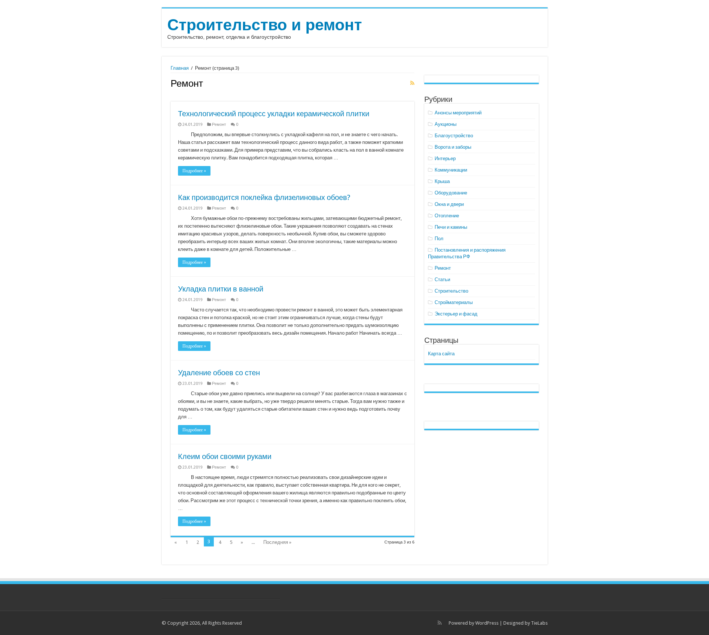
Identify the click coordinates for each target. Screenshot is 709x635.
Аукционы (445, 124)
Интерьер (445, 158)
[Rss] (439, 622)
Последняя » (277, 542)
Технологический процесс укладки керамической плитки (273, 113)
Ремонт (219, 124)
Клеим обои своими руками (224, 456)
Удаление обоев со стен (219, 372)
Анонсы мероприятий (458, 112)
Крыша (442, 181)
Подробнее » (194, 170)
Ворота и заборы (453, 147)
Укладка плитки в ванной (220, 288)
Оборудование (451, 193)
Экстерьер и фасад (456, 314)
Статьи (442, 279)
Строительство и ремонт (264, 25)
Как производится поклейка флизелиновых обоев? (264, 197)
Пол (439, 238)
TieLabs (539, 623)
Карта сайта (441, 353)
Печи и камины (451, 227)
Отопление (447, 215)
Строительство (451, 291)
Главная (180, 68)
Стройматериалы (454, 302)
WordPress (487, 623)
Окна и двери (449, 204)
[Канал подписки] (412, 83)
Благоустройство (454, 135)
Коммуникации (451, 170)
